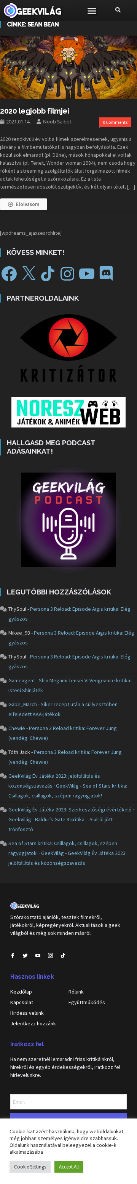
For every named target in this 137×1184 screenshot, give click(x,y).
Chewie (16, 728)
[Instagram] (67, 274)
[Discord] (106, 274)
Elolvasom (27, 204)
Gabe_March (22, 704)
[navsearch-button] (118, 10)
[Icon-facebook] (12, 955)
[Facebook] (9, 274)
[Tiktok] (63, 955)
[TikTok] (48, 274)
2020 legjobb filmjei (34, 110)
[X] (28, 274)
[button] (92, 10)
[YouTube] (87, 274)
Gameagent (21, 680)
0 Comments (115, 122)
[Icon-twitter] (25, 955)
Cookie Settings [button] (30, 1167)
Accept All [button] (69, 1167)
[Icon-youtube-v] (37, 955)
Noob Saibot (57, 121)
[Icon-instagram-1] (50, 955)
